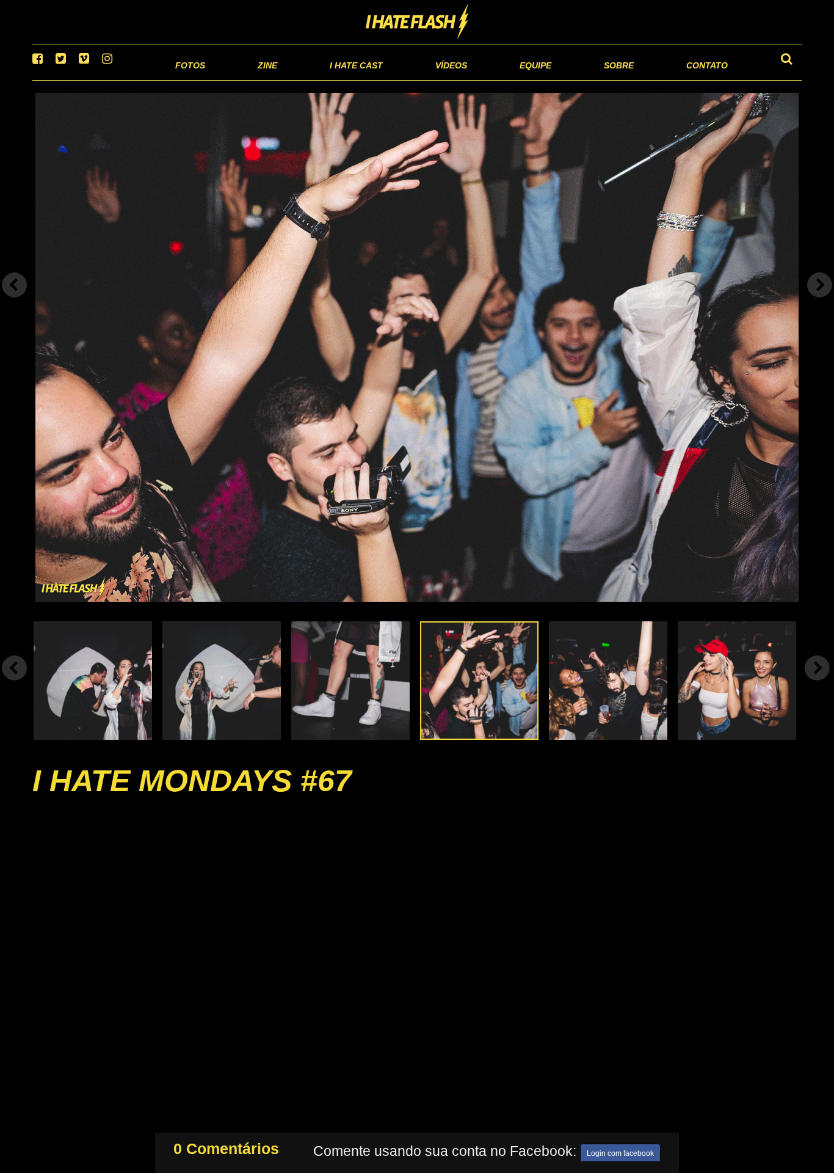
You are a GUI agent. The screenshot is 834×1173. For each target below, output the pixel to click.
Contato (696, 79)
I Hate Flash (417, 22)
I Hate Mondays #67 (192, 796)
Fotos (105, 79)
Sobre (594, 79)
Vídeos (404, 79)
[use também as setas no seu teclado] (14, 300)
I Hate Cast (290, 79)
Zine (188, 79)
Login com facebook (620, 1151)
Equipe (500, 79)
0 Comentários (226, 1146)
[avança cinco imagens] (14, 683)
